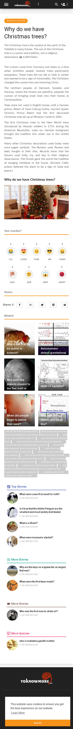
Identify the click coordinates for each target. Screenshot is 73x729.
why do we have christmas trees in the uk (26, 445)
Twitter (42, 305)
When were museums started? (36, 537)
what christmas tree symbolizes (21, 472)
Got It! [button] (37, 723)
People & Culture (15, 21)
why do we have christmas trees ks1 (35, 436)
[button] (38, 4)
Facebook (20, 305)
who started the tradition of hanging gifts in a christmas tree (35, 467)
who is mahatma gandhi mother (37, 641)
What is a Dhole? (29, 523)
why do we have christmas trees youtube (44, 455)
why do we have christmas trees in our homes (34, 446)
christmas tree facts (53, 472)
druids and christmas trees (19, 476)
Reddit (65, 305)
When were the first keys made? (37, 581)
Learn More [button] (18, 712)
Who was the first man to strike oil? (39, 611)
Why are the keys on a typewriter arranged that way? (43, 569)
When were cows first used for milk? (40, 494)
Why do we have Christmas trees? (22, 431)
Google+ (31, 305)
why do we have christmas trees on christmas (39, 442)
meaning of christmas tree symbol (38, 465)
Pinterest (53, 305)
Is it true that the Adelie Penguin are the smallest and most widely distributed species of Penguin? (41, 510)
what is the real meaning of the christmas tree (35, 460)
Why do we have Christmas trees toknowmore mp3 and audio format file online (35, 433)
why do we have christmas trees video (24, 459)
